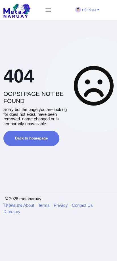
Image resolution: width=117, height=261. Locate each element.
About (29, 205)
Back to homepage (31, 138)
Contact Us (82, 205)
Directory (11, 211)
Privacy (61, 205)
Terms (44, 205)
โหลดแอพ (13, 205)
